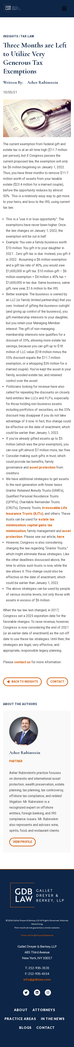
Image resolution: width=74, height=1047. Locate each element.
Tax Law (27, 36)
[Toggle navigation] (64, 9)
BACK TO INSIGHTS (25, 681)
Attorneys (43, 1010)
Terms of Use (27, 935)
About (21, 1010)
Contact (57, 681)
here (60, 537)
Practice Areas (20, 1019)
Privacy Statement (44, 935)
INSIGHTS (10, 36)
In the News (53, 1019)
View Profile (22, 841)
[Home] (14, 8)
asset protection (42, 467)
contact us (22, 662)
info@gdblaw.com (37, 979)
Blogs (25, 1027)
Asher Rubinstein (42, 82)
